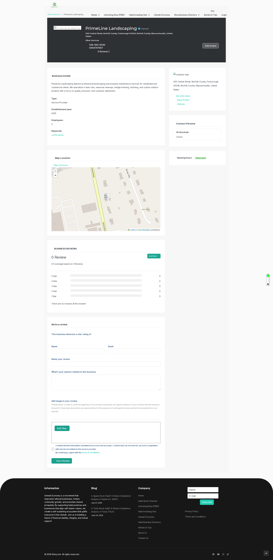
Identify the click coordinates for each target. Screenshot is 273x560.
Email (110, 346)
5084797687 (96, 48)
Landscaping (57, 135)
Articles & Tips (210, 15)
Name (54, 346)
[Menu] (46, 5)
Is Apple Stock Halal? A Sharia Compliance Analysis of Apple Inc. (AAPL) (111, 499)
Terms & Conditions (90, 452)
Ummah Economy (162, 15)
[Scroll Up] (266, 553)
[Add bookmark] (112, 51)
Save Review (63, 460)
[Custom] (228, 554)
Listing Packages (99, 25)
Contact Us (143, 538)
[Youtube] (218, 554)
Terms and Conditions (195, 516)
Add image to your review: (64, 401)
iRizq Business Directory (185, 15)
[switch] (268, 280)
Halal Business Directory (149, 522)
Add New (153, 256)
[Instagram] (223, 554)
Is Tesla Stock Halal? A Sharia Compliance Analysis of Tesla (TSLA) (110, 511)
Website (181, 104)
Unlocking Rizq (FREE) (114, 15)
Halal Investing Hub (138, 15)
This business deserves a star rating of (71, 334)
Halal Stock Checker (147, 501)
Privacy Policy (191, 511)
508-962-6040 (97, 45)
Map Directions (61, 165)
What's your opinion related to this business (73, 372)
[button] (106, 196)
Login (224, 15)
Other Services (92, 40)
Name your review (60, 359)
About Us (142, 533)
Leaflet (132, 230)
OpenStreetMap (144, 230)
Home (94, 15)
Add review (210, 45)
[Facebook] (213, 554)
